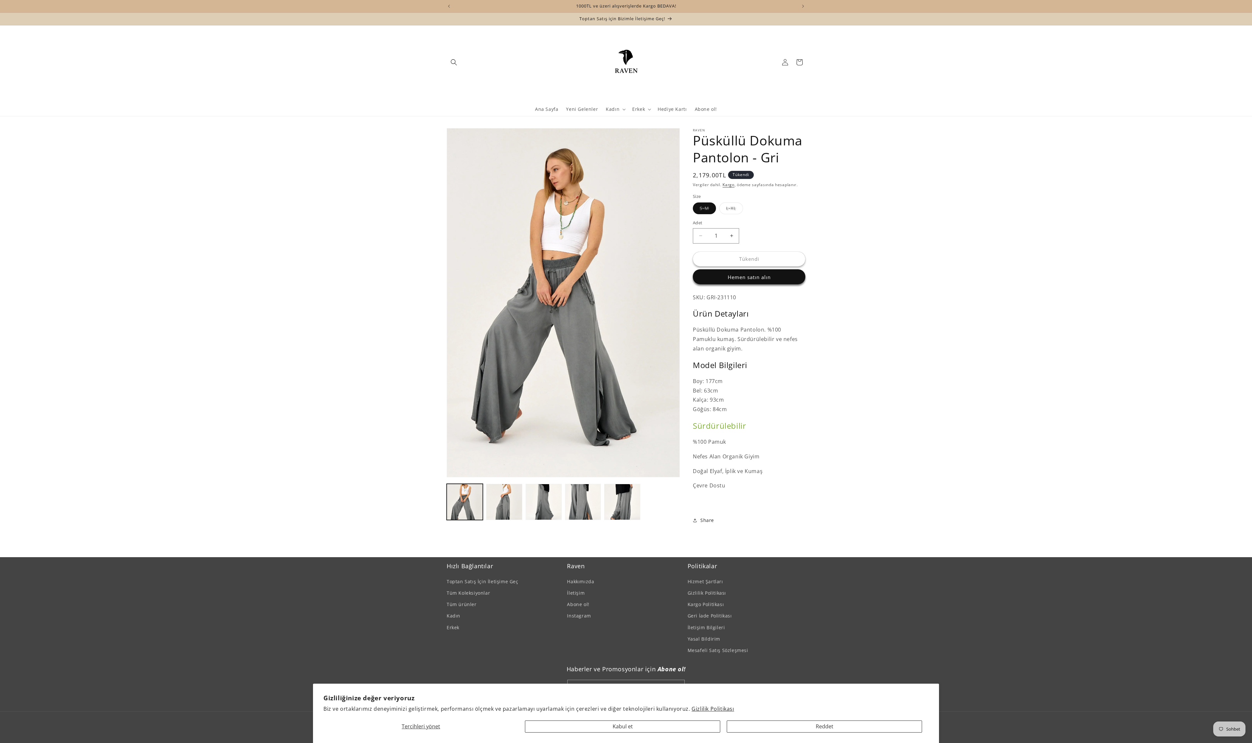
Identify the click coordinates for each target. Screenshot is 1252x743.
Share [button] (707, 520)
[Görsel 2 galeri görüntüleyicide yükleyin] (504, 502)
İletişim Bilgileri (706, 627)
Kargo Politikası (706, 604)
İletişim (576, 592)
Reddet (824, 726)
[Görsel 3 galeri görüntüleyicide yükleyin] (544, 502)
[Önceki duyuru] (449, 6)
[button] (454, 62)
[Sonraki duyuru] (803, 6)
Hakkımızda (580, 581)
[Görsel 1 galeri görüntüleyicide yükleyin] (465, 502)
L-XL (734, 209)
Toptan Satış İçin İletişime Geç (482, 581)
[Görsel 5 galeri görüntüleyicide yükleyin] (622, 502)
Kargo (729, 184)
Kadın (453, 615)
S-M (708, 209)
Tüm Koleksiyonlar (468, 592)
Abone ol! (578, 604)
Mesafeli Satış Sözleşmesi (718, 650)
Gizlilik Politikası (713, 708)
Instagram (579, 615)
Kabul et (623, 726)
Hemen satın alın (749, 277)
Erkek (453, 627)
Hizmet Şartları (705, 581)
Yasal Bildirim (704, 638)
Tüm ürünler (462, 604)
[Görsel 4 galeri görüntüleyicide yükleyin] (583, 502)
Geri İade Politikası (710, 615)
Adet (698, 223)
